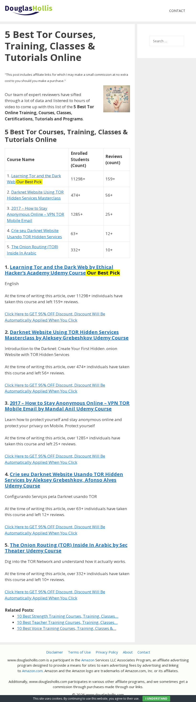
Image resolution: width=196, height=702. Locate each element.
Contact (177, 10)
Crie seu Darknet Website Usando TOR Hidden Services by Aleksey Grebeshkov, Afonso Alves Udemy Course (64, 480)
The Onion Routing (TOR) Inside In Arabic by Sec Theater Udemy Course (66, 548)
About (128, 652)
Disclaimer (54, 652)
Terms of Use (79, 652)
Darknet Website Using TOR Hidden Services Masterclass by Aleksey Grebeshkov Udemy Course (67, 335)
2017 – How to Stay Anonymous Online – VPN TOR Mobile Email (35, 214)
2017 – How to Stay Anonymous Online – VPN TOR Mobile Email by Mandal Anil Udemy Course (67, 406)
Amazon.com (32, 670)
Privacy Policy (107, 652)
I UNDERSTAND (156, 699)
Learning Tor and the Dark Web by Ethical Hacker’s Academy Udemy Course (59, 270)
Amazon (87, 660)
